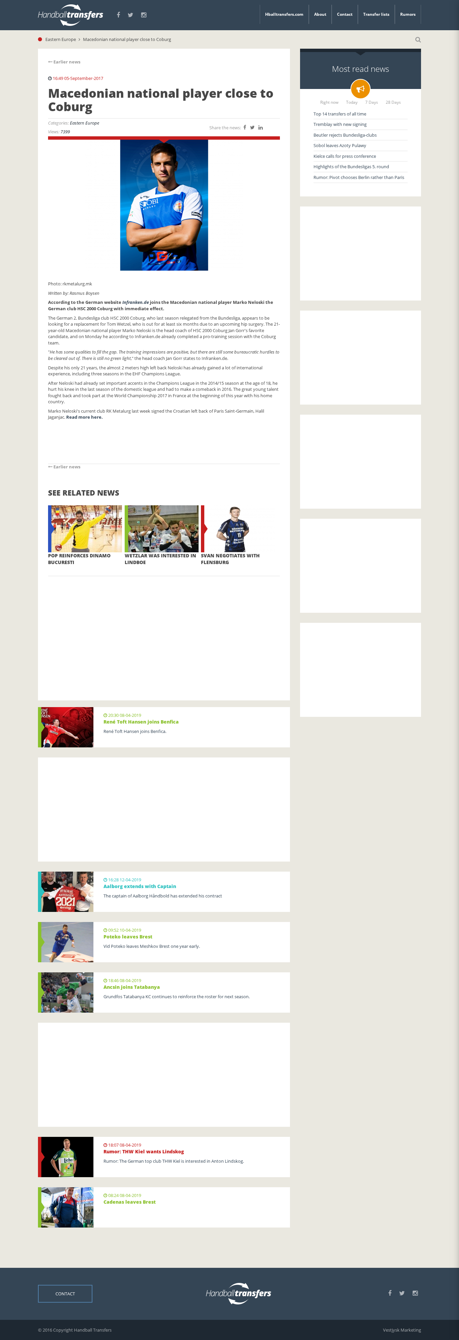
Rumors (408, 14)
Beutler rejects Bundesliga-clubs (345, 135)
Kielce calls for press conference (345, 156)
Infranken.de (135, 302)
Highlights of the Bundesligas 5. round (351, 167)
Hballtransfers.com (284, 14)
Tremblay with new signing (340, 124)
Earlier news (66, 62)
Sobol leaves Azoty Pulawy (340, 145)
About (320, 14)
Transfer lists (376, 14)
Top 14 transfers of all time (340, 114)
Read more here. (84, 417)
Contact (344, 14)
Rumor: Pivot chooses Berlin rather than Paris (359, 177)
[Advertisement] (164, 628)
